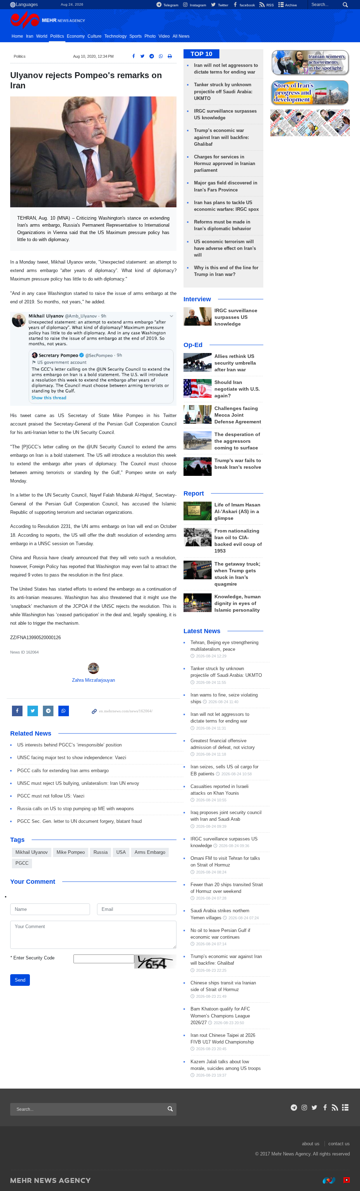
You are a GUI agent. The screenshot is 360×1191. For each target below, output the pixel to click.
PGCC (21, 863)
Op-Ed (193, 344)
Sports (135, 36)
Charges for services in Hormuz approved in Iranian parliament (224, 163)
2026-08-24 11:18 (211, 754)
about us (311, 1143)
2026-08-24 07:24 (244, 918)
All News (181, 36)
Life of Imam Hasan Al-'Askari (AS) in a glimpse (237, 511)
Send (20, 980)
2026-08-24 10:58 (236, 774)
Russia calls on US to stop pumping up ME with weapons (75, 808)
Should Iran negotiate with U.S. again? (237, 389)
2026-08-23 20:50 (229, 1023)
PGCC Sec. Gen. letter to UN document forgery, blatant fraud (79, 821)
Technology (115, 36)
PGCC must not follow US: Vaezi (50, 796)
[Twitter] (314, 1107)
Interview (197, 299)
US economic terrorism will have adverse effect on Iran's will (225, 248)
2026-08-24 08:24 (211, 872)
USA (121, 852)
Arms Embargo (150, 852)
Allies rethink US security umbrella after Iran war (235, 363)
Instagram (197, 5)
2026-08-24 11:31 (211, 728)
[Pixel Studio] (343, 1180)
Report (194, 493)
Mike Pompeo (71, 852)
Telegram (170, 5)
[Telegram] (294, 1107)
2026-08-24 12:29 (211, 656)
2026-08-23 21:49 (211, 996)
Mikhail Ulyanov (31, 852)
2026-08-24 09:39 (211, 826)
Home (17, 36)
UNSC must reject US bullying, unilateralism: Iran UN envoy (78, 783)
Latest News (202, 631)
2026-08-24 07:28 (211, 898)
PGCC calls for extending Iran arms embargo (63, 770)
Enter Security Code (32, 957)
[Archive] (345, 1107)
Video (164, 36)
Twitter (222, 5)
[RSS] (335, 1107)
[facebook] (324, 1107)
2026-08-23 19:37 (211, 1075)
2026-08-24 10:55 (211, 800)
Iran (29, 36)
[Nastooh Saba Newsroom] (325, 1180)
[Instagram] (304, 1107)
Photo (150, 36)
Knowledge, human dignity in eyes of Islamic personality (237, 603)
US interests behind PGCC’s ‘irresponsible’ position (69, 745)
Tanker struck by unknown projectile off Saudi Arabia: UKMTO (223, 91)
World (41, 36)
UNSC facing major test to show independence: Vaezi (71, 757)
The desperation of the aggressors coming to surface (237, 441)
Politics (57, 36)
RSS (269, 5)
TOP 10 (201, 53)
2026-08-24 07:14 (211, 944)
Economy (76, 36)
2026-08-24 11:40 (223, 702)
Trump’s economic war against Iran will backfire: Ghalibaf (221, 137)
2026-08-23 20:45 (211, 1049)
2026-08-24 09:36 (234, 846)
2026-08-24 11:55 (211, 682)
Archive (290, 5)
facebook (247, 5)
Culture (95, 36)
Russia (101, 852)
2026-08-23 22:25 (211, 970)
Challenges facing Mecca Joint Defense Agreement (237, 415)
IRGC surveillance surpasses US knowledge (235, 317)
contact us (339, 1143)
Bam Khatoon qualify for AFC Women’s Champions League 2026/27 (220, 1015)
